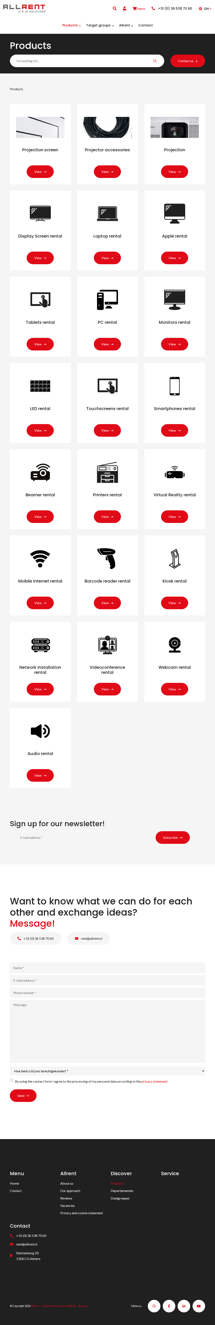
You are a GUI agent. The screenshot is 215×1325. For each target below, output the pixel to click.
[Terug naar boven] (206, 1316)
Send (20, 1096)
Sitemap (83, 1306)
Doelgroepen (120, 1198)
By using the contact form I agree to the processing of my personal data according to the (91, 1081)
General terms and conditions (58, 1306)
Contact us (186, 61)
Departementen (122, 1191)
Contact (16, 1191)
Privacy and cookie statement (81, 1213)
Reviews (66, 1198)
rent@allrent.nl (91, 939)
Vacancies (67, 1205)
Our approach (70, 1191)
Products (117, 1183)
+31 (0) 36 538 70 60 (38, 939)
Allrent (35, 1306)
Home (14, 1183)
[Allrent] (24, 8)
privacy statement (155, 1081)
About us (66, 1183)
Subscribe (170, 837)
